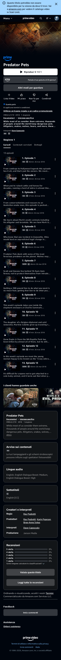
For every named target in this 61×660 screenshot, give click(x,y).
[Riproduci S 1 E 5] (11, 230)
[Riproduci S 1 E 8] (11, 281)
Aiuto (37, 647)
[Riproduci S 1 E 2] (11, 178)
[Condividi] (46, 94)
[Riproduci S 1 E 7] (11, 264)
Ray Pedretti (29, 514)
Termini (49, 593)
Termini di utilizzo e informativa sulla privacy (30, 644)
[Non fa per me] (34, 94)
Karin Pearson (44, 519)
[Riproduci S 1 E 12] (11, 349)
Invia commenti (26, 647)
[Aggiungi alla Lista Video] (9, 94)
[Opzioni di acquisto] (55, 159)
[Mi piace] (21, 94)
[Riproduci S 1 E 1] (11, 161)
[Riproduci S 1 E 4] (11, 212)
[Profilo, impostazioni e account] (57, 18)
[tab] (7, 144)
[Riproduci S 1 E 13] (11, 366)
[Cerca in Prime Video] (41, 18)
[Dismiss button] (56, 4)
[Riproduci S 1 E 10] (11, 315)
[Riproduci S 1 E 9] (11, 298)
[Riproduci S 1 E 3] (11, 195)
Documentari (9, 118)
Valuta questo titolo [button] (30, 572)
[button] (30, 72)
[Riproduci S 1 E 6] (11, 247)
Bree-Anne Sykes (31, 522)
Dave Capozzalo (18, 131)
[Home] (28, 18)
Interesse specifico (26, 118)
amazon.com (15, 9)
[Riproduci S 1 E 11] (11, 332)
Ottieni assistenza (11, 626)
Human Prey (20, 398)
